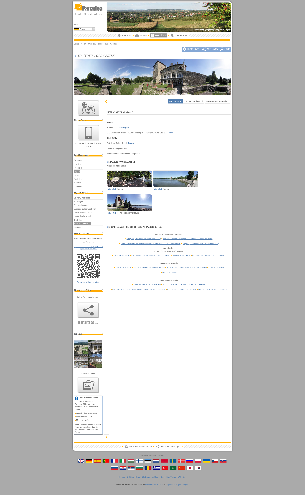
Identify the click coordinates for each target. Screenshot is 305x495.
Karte (171, 132)
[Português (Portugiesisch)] (106, 461)
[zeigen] (106, 436)
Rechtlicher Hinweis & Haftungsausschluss (142, 477)
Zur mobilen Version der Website (173, 477)
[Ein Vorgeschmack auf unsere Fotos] (88, 385)
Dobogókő (209, 255)
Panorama (113, 43)
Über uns (121, 477)
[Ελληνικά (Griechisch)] (156, 468)
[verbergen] (106, 101)
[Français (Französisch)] (114, 461)
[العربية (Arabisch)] (173, 468)
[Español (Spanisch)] (97, 461)
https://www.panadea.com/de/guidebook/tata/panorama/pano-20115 (88, 248)
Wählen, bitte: (175, 101)
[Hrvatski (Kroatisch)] (122, 468)
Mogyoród (169, 484)
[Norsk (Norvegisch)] (181, 461)
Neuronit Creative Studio (154, 484)
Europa (169, 272)
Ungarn (83, 43)
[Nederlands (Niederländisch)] (156, 461)
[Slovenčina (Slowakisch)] (223, 461)
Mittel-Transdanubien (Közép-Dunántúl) (150, 244)
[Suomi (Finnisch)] (139, 461)
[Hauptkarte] (88, 108)
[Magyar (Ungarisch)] (131, 461)
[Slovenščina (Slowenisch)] (114, 468)
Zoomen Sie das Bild (194, 101)
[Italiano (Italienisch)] (122, 461)
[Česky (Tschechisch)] (214, 461)
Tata (106, 43)
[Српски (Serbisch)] (131, 468)
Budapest (177, 484)
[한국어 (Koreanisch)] (198, 468)
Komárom (121, 255)
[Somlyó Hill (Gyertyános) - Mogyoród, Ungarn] (169, 17)
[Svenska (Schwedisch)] (173, 461)
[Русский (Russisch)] (189, 461)
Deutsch (83, 29)
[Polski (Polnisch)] (198, 461)
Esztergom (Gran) (151, 255)
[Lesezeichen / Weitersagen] (88, 310)
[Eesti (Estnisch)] (147, 461)
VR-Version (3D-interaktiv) (217, 101)
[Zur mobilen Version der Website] (88, 132)
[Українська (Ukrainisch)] (206, 461)
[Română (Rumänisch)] (148, 468)
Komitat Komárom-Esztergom (188, 239)
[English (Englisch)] (80, 461)
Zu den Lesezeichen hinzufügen (88, 282)
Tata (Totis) (118, 127)
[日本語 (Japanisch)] (189, 468)
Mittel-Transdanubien (95, 43)
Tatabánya (181, 255)
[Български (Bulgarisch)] (139, 468)
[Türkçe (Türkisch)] (164, 468)
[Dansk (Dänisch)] (164, 461)
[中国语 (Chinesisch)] (181, 468)
